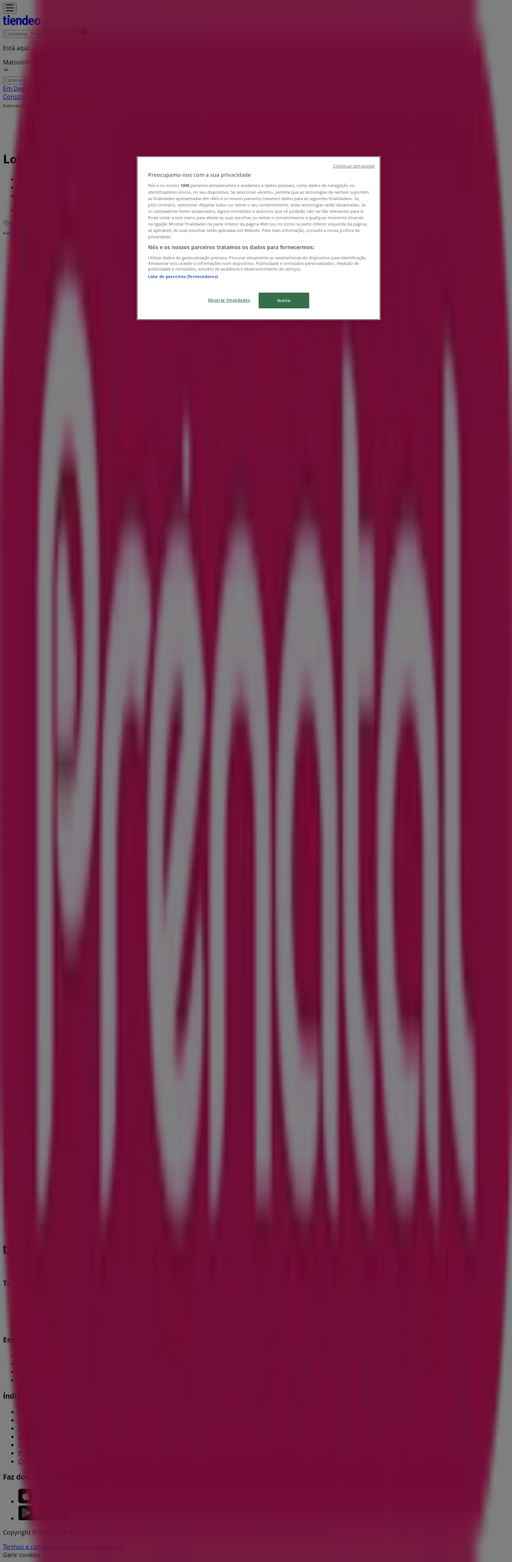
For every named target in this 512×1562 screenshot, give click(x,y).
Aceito (283, 300)
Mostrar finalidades (229, 300)
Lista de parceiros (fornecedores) (183, 276)
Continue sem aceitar (354, 166)
